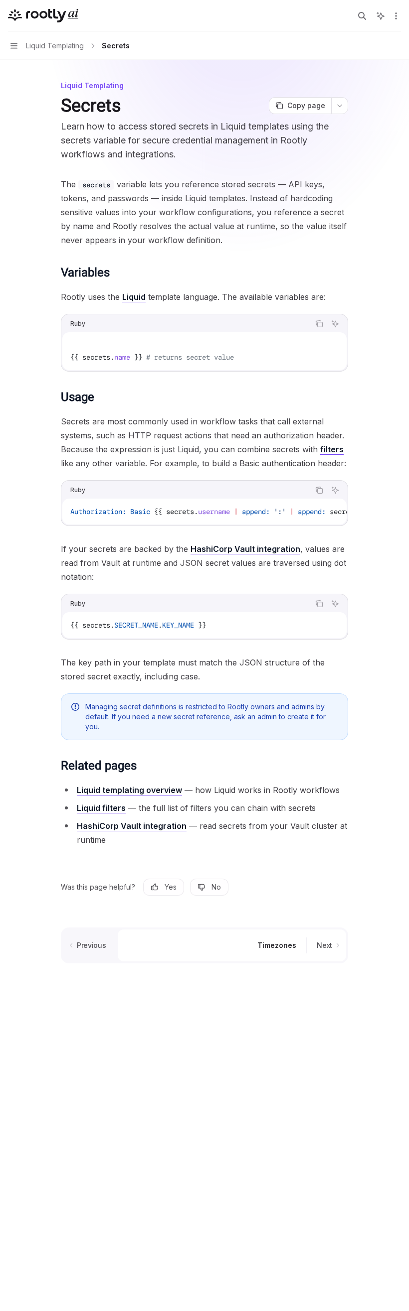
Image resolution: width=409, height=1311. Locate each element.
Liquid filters (101, 808)
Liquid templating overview (129, 790)
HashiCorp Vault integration (245, 549)
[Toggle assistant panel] (380, 15)
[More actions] (396, 16)
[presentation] (204, 511)
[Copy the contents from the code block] (319, 323)
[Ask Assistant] (335, 323)
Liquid (134, 297)
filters (332, 449)
